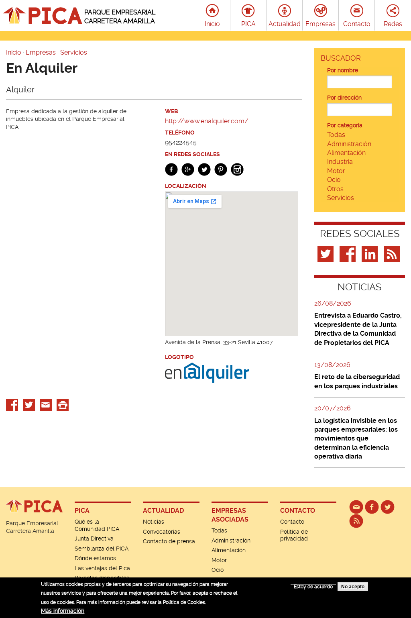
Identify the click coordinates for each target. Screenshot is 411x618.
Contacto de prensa (169, 541)
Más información (62, 611)
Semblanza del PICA (101, 548)
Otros (335, 189)
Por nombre (342, 70)
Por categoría (344, 125)
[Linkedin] (371, 253)
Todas (336, 135)
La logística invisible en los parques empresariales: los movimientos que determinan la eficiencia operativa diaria (356, 439)
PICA (248, 24)
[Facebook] (349, 253)
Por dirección (344, 97)
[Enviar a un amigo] (46, 404)
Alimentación (346, 153)
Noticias (153, 521)
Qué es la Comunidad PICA (97, 525)
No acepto (352, 586)
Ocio (334, 180)
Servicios (73, 52)
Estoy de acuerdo (313, 586)
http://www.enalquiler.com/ (206, 121)
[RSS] (356, 521)
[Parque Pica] (387, 507)
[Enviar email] (356, 507)
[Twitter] (326, 253)
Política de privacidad (294, 535)
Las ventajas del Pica (102, 568)
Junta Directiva (94, 538)
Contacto (356, 24)
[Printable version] (63, 404)
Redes (393, 24)
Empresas (320, 24)
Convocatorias (161, 531)
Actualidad (285, 24)
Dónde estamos (95, 558)
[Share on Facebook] (12, 404)
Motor (336, 171)
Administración (349, 144)
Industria (340, 161)
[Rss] (393, 253)
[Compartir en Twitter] (29, 404)
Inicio (212, 24)
